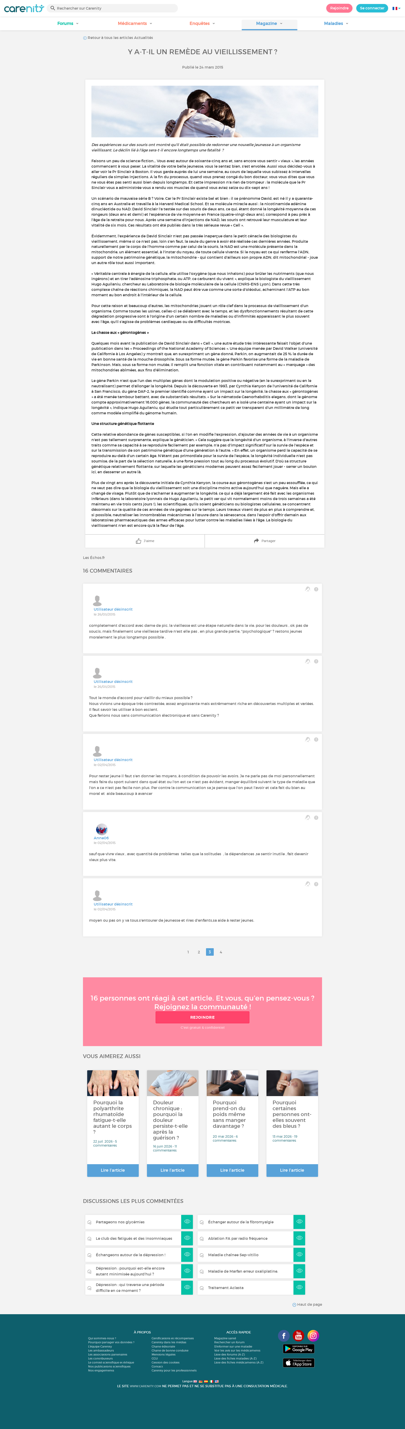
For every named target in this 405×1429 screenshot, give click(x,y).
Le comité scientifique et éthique (111, 1362)
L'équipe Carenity (100, 1346)
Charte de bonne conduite (170, 1350)
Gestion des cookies (166, 1362)
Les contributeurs (100, 1358)
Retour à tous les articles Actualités (120, 37)
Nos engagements (101, 1370)
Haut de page (309, 1304)
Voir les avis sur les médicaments (237, 1350)
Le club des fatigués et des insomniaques (134, 1238)
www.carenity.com (145, 1386)
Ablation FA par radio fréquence (237, 1238)
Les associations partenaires (107, 1354)
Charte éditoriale (163, 1346)
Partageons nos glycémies (120, 1222)
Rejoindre (339, 8)
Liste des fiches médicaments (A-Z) (238, 1362)
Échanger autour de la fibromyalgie (241, 1222)
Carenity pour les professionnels (174, 1370)
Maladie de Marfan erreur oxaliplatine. (243, 1271)
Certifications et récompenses (173, 1338)
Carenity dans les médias (169, 1342)
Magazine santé (225, 1338)
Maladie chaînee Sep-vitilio (233, 1254)
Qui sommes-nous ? (102, 1338)
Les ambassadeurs (101, 1350)
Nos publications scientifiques (109, 1366)
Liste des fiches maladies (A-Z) (235, 1358)
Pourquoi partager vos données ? (111, 1342)
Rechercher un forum (229, 1342)
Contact (157, 1366)
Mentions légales (164, 1354)
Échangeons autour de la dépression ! (130, 1254)
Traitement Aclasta (226, 1287)
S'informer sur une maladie (233, 1346)
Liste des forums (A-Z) (229, 1354)
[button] (68, 25)
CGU (155, 1358)
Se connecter (372, 8)
